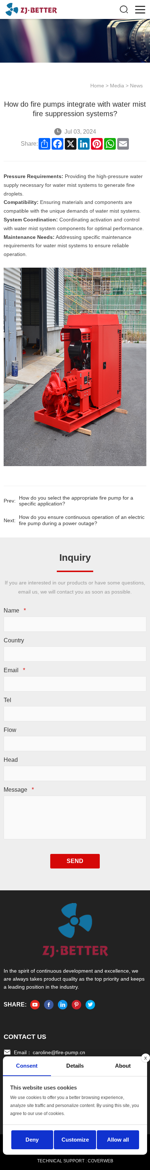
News (136, 85)
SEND (75, 861)
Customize (75, 1139)
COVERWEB (100, 1160)
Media (117, 85)
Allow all (118, 1139)
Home (97, 85)
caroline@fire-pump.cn (59, 1052)
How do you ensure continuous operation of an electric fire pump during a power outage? (82, 520)
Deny (32, 1139)
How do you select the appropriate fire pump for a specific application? (76, 501)
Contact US (25, 1036)
